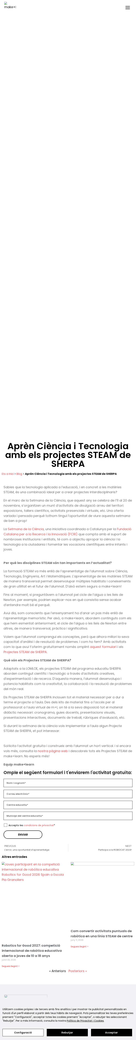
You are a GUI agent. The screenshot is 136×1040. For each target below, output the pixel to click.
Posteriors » (78, 971)
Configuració (23, 1032)
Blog (19, 474)
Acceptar (111, 1032)
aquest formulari (103, 647)
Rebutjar (67, 1032)
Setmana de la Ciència (26, 529)
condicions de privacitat (39, 825)
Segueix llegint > (10, 966)
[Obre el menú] (127, 7)
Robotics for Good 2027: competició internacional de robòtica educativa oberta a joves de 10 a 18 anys (32, 950)
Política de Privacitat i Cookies (85, 1020)
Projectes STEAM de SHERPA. (25, 652)
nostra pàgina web (53, 751)
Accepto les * (31, 825)
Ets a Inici (8, 474)
